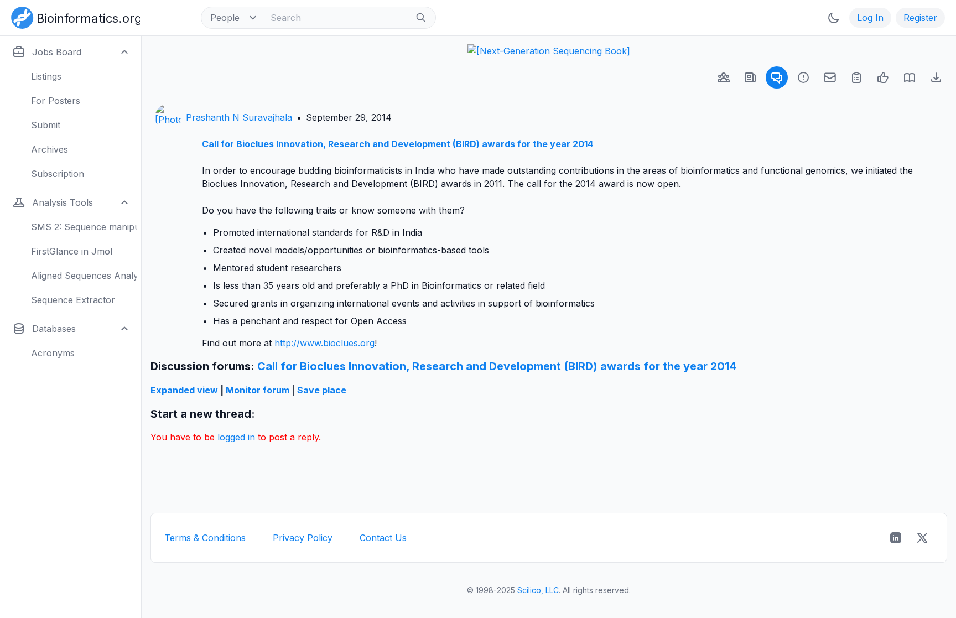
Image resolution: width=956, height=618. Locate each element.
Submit (45, 125)
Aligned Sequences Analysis (84, 275)
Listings (46, 76)
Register (920, 17)
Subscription (57, 173)
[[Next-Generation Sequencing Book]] (548, 51)
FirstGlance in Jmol (71, 251)
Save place (321, 390)
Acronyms (53, 353)
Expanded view (184, 390)
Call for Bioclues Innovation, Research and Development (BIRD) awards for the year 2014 (397, 143)
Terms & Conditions (205, 537)
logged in (236, 437)
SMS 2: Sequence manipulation (84, 226)
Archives (49, 149)
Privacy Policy (302, 537)
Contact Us (383, 537)
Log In (870, 17)
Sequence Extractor (73, 299)
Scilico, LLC (538, 590)
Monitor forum (257, 390)
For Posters (55, 100)
